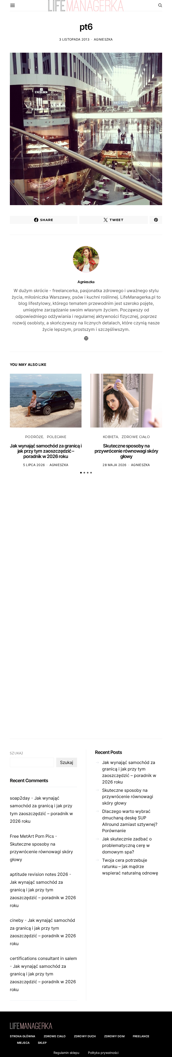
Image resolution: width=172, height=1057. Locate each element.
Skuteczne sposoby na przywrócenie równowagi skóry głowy (126, 451)
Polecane (56, 437)
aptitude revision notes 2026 (39, 874)
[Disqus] (86, 547)
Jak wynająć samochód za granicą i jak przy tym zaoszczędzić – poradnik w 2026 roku (46, 451)
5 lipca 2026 (34, 465)
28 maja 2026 (114, 465)
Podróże (34, 437)
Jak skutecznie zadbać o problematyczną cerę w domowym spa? (127, 845)
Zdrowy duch (85, 1036)
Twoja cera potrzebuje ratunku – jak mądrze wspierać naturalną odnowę (130, 866)
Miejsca (23, 1042)
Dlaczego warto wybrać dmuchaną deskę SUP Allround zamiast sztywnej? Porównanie (129, 821)
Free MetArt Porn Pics (32, 836)
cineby (17, 920)
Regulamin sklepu (66, 1053)
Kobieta (110, 437)
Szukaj (16, 753)
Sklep (42, 1042)
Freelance (141, 1036)
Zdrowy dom (114, 1036)
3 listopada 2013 (74, 39)
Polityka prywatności (103, 1053)
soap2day (20, 798)
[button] (81, 472)
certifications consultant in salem (43, 958)
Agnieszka (103, 39)
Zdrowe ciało (136, 437)
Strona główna (22, 1036)
